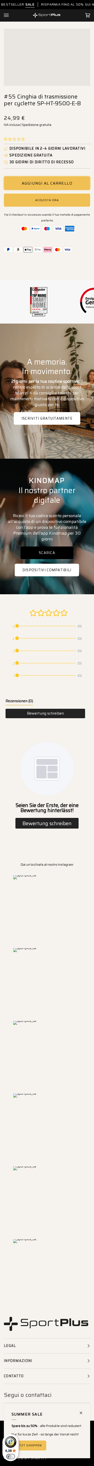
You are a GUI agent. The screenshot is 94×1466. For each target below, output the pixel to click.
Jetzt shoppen (29, 1445)
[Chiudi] (83, 1411)
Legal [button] (10, 1345)
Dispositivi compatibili (47, 570)
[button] (14, 139)
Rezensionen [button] (19, 701)
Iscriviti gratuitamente (47, 418)
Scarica (47, 552)
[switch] (10, 1456)
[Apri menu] (11, 15)
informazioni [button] (18, 1360)
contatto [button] (14, 1376)
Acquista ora (47, 200)
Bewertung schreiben (45, 713)
